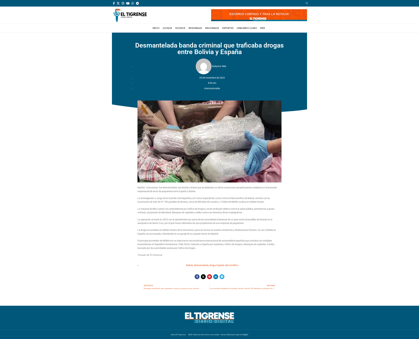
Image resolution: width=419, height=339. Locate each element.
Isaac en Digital (241, 334)
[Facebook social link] (114, 3)
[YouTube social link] (127, 3)
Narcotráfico (231, 265)
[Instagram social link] (123, 3)
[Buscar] (306, 3)
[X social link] (118, 3)
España (220, 265)
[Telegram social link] (137, 3)
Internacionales (212, 88)
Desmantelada (201, 265)
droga (213, 265)
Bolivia (189, 265)
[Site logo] (130, 14)
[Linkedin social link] (215, 276)
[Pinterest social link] (209, 276)
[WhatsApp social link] (132, 3)
